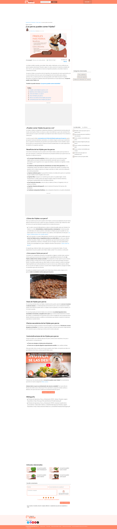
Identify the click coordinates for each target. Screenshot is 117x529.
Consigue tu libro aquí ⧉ (48, 392)
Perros (65, 61)
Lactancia (88, 79)
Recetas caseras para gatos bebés (81, 156)
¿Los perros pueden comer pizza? (64, 476)
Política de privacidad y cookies (56, 526)
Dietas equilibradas (82, 74)
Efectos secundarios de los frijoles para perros (40, 98)
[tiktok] (38, 522)
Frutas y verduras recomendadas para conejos (82, 150)
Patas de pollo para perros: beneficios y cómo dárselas (82, 135)
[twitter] (28, 522)
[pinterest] (35, 522)
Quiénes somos (42, 526)
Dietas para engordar (82, 77)
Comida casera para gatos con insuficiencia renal (81, 153)
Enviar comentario (65, 503)
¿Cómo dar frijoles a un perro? (36, 94)
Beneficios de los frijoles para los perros (38, 92)
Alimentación (33, 22)
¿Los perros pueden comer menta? (64, 469)
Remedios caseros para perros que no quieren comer (82, 131)
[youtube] (33, 522)
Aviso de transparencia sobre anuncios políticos (79, 526)
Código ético (29, 527)
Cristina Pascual (33, 31)
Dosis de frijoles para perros (36, 96)
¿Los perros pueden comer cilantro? (41, 476)
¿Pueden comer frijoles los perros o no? (38, 90)
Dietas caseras (38, 22)
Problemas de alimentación (79, 79)
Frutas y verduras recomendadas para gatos (82, 146)
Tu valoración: (40, 499)
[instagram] (30, 522)
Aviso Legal (48, 526)
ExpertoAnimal (28, 22)
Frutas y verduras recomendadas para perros (82, 139)
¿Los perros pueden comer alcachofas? (50, 84)
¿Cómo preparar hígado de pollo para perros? (82, 142)
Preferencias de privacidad (66, 526)
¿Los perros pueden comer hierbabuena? (42, 469)
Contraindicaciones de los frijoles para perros (40, 100)
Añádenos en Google (51, 60)
